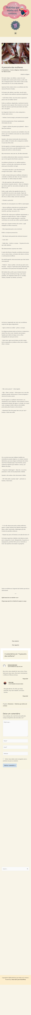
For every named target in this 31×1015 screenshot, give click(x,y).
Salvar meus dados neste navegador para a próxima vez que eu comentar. (15, 760)
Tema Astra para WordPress (18, 979)
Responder (25, 678)
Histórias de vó (23, 70)
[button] (15, 33)
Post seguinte (15, 645)
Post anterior (15, 641)
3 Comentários (5, 70)
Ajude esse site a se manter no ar (10, 597)
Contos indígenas (14, 70)
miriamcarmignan (12, 665)
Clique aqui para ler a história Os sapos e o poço (14, 601)
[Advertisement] (15, 493)
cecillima (11, 682)
